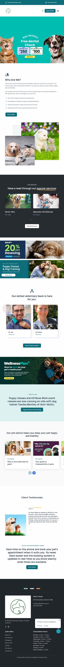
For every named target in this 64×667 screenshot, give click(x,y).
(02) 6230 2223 (52, 2)
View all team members (32, 345)
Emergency (8, 640)
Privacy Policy (21, 657)
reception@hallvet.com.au (41, 603)
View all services (32, 226)
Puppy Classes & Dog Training (32, 409)
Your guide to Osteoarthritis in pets (45, 463)
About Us (8, 635)
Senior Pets (10, 212)
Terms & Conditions (32, 657)
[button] (58, 631)
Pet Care (8, 215)
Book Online (50, 11)
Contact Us (8, 651)
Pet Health (36, 215)
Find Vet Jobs (43, 657)
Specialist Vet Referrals (43, 212)
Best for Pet (8, 643)
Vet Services (9, 637)
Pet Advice (10, 459)
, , (43, 600)
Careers (7, 645)
